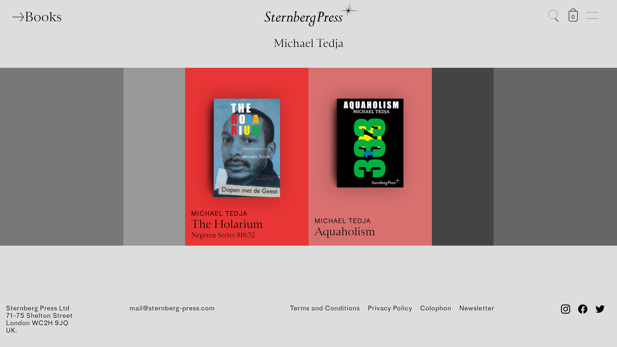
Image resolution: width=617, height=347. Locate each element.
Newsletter (477, 308)
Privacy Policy (390, 308)
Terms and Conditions (325, 308)
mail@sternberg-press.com (172, 308)
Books (43, 16)
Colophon (435, 308)
